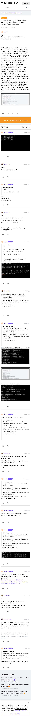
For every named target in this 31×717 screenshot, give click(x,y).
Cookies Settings (15, 713)
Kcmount (7, 164)
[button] (2, 3)
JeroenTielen (8, 619)
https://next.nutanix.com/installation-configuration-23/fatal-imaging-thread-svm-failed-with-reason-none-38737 (14, 581)
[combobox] (15, 7)
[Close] (29, 703)
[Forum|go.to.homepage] (11, 3)
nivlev (5, 32)
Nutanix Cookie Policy (21, 710)
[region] (15, 708)
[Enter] (3, 7)
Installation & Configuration (12, 13)
